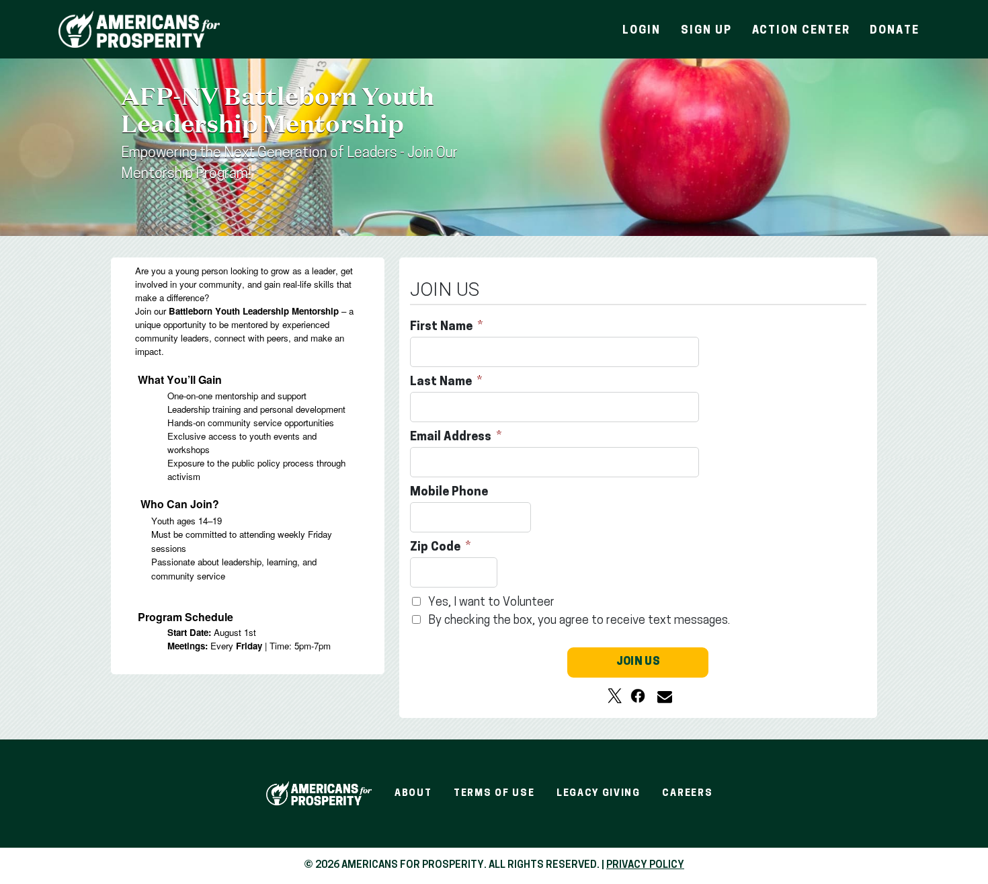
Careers (687, 794)
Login (641, 31)
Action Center (801, 31)
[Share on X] (615, 695)
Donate (894, 31)
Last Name (442, 382)
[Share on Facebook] (637, 695)
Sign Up (706, 31)
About (413, 794)
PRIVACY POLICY (645, 865)
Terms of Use (494, 794)
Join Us (638, 662)
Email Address (452, 438)
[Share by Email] (660, 695)
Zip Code (436, 548)
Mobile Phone (450, 493)
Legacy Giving (599, 794)
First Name (442, 327)
